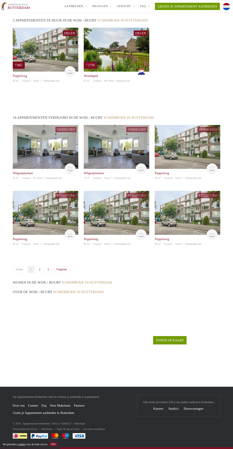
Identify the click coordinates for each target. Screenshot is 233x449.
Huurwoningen (193, 408)
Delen (69, 33)
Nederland (79, 423)
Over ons (19, 405)
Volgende (61, 269)
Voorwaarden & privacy (25, 429)
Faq (44, 405)
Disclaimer (47, 429)
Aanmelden (73, 6)
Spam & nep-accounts (68, 429)
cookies (21, 444)
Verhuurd (66, 129)
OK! (53, 444)
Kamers (158, 408)
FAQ (143, 6)
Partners (79, 405)
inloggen (100, 6)
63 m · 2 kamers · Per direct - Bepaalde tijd (107, 80)
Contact (33, 405)
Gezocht (124, 6)
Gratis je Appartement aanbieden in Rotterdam (43, 413)
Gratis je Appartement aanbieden (187, 6)
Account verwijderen (94, 429)
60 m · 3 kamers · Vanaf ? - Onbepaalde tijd (36, 80)
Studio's (173, 408)
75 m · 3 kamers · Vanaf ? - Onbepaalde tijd (107, 178)
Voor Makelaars (60, 405)
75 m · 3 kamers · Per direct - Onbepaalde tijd (37, 178)
